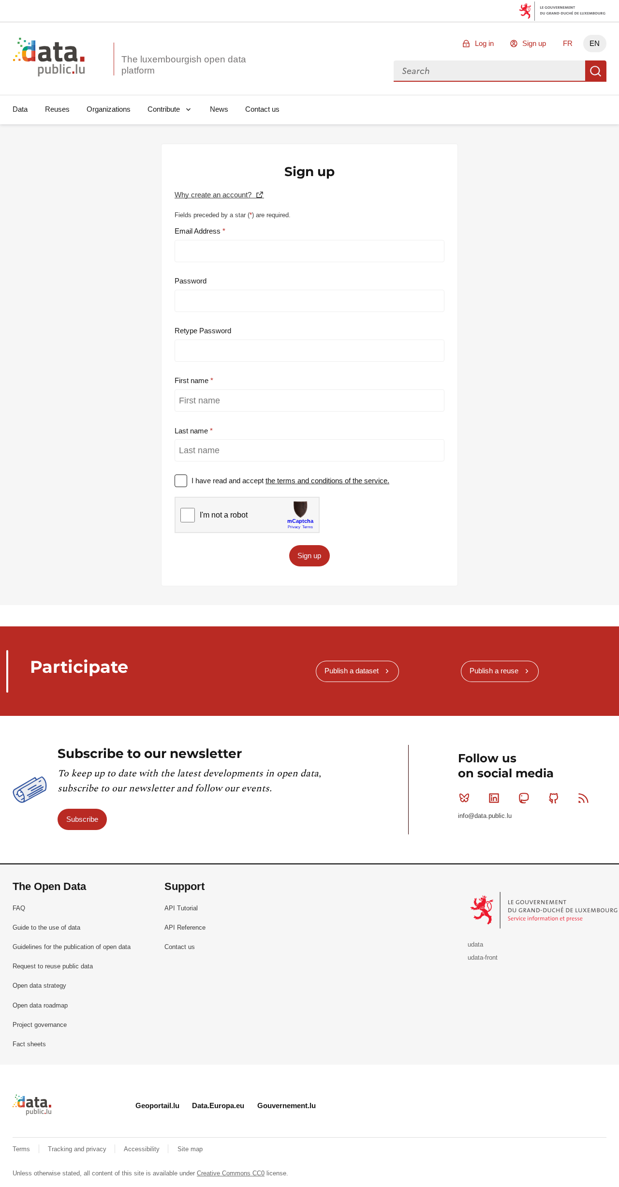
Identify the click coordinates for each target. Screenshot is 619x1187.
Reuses (57, 109)
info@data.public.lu (485, 815)
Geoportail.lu (157, 1105)
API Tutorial (181, 908)
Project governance (40, 1024)
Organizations (109, 109)
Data (20, 109)
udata (475, 944)
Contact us (262, 109)
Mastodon (523, 798)
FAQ (19, 908)
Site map (190, 1149)
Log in (484, 43)
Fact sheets (29, 1044)
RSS (583, 798)
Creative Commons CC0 (231, 1173)
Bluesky (464, 798)
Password (190, 281)
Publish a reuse (494, 671)
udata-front (483, 957)
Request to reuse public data (53, 966)
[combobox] (489, 71)
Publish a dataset (351, 671)
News (219, 109)
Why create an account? (214, 195)
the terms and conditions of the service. (327, 480)
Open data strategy (39, 985)
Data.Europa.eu (218, 1105)
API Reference (185, 927)
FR (568, 43)
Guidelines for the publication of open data (72, 946)
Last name (192, 431)
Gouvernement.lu (286, 1105)
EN (595, 43)
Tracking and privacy (78, 1149)
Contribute (163, 109)
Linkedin (494, 798)
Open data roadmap (40, 1005)
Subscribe (82, 819)
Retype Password (203, 330)
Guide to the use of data (46, 927)
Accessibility (143, 1149)
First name (192, 380)
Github (553, 798)
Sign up (534, 43)
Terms (22, 1149)
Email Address (198, 231)
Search (595, 71)
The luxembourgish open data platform (183, 64)
